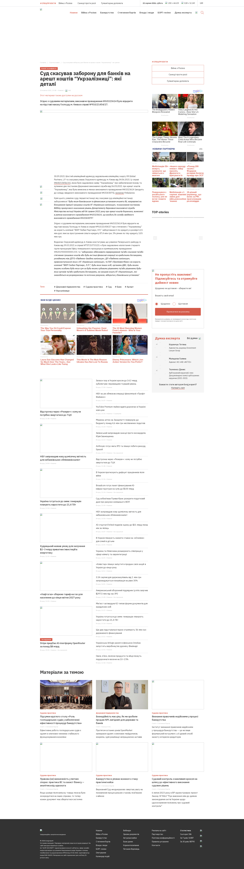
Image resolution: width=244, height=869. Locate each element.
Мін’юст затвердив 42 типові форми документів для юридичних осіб (122, 605)
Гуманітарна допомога (112, 3)
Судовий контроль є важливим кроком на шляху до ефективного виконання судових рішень (174, 782)
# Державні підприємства (67, 287)
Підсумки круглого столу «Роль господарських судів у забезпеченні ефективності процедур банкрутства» (61, 720)
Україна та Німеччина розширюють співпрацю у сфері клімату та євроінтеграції (119, 553)
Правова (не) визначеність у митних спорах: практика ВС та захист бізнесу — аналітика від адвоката (62, 782)
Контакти (156, 845)
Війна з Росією (65, 3)
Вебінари (127, 830)
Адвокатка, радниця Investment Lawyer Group (182, 349)
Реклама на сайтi (159, 830)
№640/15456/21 (62, 183)
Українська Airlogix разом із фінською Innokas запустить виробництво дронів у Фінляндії (118, 644)
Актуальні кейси (130, 838)
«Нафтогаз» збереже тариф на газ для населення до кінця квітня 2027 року (61, 596)
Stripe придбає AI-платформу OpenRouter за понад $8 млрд (62, 645)
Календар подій (102, 856)
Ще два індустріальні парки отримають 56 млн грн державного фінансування (121, 631)
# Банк (118, 287)
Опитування (101, 853)
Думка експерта (183, 12)
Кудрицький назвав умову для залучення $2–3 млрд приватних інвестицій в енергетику (62, 549)
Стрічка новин (54, 62)
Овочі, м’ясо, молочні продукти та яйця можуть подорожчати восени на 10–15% (119, 658)
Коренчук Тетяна (177, 344)
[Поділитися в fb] (41, 186)
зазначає (119, 193)
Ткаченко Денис (177, 369)
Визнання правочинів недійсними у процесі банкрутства (175, 718)
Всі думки (192, 338)
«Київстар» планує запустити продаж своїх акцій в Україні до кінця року (121, 566)
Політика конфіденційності (163, 838)
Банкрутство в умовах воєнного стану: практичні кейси (117, 780)
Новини (74, 12)
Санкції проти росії (87, 3)
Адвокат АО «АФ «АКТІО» (180, 362)
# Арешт (129, 287)
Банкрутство (107, 12)
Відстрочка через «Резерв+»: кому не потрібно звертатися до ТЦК (60, 413)
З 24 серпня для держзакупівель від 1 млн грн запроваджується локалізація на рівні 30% (118, 579)
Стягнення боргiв (127, 12)
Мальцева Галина (177, 358)
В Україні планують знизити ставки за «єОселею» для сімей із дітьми (120, 539)
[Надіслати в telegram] (41, 198)
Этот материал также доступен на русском (61, 95)
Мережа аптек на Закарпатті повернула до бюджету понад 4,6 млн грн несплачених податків (120, 421)
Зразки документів (131, 834)
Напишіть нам (178, 387)
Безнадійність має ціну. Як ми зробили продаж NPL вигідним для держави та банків (117, 720)
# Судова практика (93, 287)
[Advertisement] (122, 38)
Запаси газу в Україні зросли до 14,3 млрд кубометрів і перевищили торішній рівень (116, 382)
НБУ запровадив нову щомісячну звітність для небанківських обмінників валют (63, 458)
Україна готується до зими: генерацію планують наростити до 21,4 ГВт (60, 503)
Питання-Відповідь (131, 849)
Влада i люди (147, 12)
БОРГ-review (164, 12)
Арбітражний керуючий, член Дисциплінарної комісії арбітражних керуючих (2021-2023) (184, 375)
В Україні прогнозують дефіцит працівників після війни (120, 474)
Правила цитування (160, 841)
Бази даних (128, 841)
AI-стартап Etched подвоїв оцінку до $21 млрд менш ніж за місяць (122, 526)
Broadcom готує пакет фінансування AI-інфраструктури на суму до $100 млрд (115, 487)
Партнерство (157, 834)
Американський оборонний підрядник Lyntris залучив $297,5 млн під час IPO (122, 592)
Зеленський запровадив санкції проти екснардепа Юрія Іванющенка (121, 435)
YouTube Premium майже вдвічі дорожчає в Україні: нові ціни (121, 408)
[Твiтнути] (41, 192)
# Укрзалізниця (61, 290)
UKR (201, 3)
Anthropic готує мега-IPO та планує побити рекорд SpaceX (121, 448)
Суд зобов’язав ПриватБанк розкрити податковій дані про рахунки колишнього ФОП (120, 500)
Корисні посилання (131, 845)
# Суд (109, 287)
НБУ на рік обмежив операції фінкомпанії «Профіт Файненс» (120, 395)
